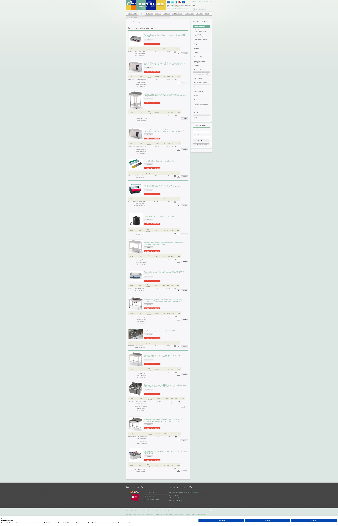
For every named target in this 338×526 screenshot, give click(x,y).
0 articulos (204, 9)
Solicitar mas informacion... (152, 43)
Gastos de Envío (151, 492)
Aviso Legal (175, 495)
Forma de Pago (150, 496)
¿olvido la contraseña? (202, 144)
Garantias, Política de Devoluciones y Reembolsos (185, 492)
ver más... (149, 39)
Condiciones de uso (177, 500)
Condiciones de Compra (153, 499)
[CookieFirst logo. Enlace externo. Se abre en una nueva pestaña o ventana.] (2, 519)
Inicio (129, 22)
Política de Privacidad (177, 497)
